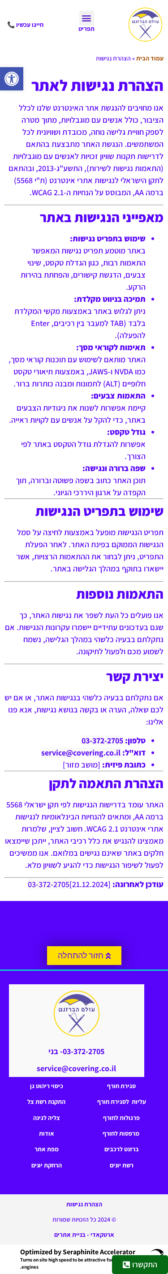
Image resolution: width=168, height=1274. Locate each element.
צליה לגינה (46, 1118)
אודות (46, 1133)
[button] (11, 78)
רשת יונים (122, 1165)
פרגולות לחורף (121, 1118)
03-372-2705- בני (76, 1051)
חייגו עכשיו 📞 (25, 25)
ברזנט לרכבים (121, 1149)
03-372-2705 (102, 740)
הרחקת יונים (46, 1165)
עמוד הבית (150, 58)
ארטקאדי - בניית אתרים (84, 1235)
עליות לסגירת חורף (121, 1102)
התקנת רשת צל (46, 1102)
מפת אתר (46, 1149)
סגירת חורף (121, 1086)
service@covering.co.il (81, 752)
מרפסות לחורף (122, 1133)
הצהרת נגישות (84, 1204)
